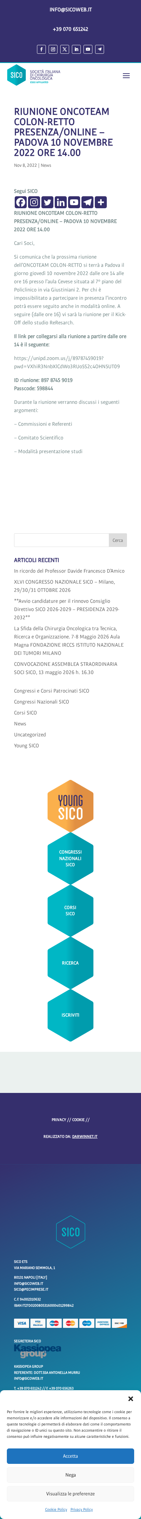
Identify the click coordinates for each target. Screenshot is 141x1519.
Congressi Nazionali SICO (41, 702)
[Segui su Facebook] (41, 49)
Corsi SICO (25, 712)
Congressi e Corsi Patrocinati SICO (51, 691)
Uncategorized (30, 734)
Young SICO (26, 745)
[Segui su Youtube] (88, 49)
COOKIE (78, 1120)
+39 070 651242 (70, 29)
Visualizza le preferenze (70, 1493)
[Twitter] (47, 202)
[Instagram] (34, 202)
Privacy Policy (81, 1510)
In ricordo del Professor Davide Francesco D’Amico (69, 571)
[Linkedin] (61, 202)
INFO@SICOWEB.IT (71, 9)
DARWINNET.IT (85, 1137)
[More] (101, 202)
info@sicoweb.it (28, 1378)
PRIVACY (59, 1120)
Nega (70, 1475)
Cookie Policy (56, 1510)
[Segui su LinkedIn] (76, 49)
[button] (130, 1398)
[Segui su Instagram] (53, 49)
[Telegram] (87, 202)
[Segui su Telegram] (99, 49)
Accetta (70, 1456)
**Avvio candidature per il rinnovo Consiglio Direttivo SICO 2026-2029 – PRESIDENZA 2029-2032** (66, 609)
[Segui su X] (64, 49)
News (46, 165)
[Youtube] (74, 202)
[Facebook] (21, 202)
